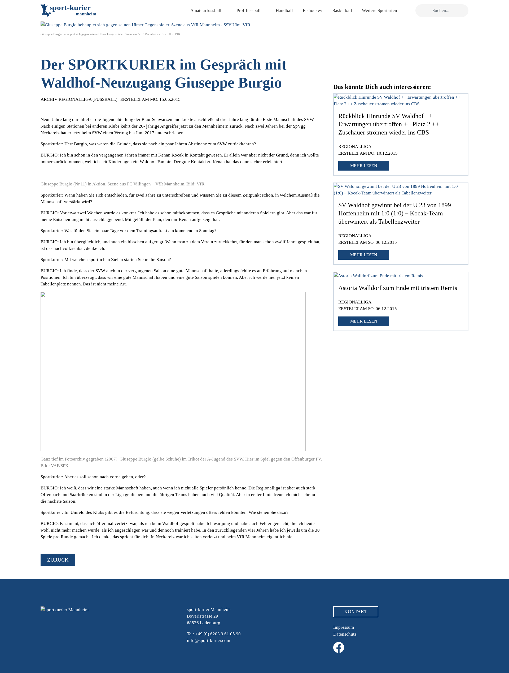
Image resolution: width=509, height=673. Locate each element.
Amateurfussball (205, 10)
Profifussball (248, 10)
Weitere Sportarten (379, 10)
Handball (284, 10)
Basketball (342, 10)
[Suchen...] (422, 10)
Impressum (343, 627)
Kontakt (355, 611)
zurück (57, 560)
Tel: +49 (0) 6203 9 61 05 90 (214, 633)
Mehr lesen (363, 165)
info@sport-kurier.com (208, 640)
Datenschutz (345, 634)
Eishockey (312, 10)
